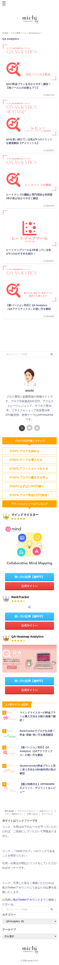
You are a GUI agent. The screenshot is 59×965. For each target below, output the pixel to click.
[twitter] (22, 428)
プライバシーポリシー (27, 811)
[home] (37, 428)
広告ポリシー (44, 811)
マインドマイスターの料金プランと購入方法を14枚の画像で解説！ (38, 716)
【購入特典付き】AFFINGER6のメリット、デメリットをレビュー (38, 788)
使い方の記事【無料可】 (29, 576)
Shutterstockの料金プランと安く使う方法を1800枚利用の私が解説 (38, 769)
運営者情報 (9, 811)
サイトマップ (47, 814)
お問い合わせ (32, 814)
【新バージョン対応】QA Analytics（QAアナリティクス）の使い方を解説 (36, 751)
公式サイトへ (29, 585)
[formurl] (29, 428)
